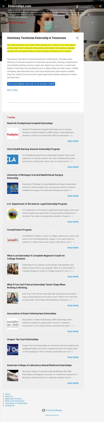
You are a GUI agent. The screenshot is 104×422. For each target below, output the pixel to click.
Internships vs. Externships (16, 403)
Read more (73, 141)
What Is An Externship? (14, 401)
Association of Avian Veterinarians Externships (31, 313)
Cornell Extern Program (19, 229)
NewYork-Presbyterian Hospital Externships (30, 123)
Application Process (13, 399)
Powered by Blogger (53, 410)
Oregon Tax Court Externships (22, 339)
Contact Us (9, 405)
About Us (9, 396)
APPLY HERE (12, 90)
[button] (77, 38)
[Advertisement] (94, 71)
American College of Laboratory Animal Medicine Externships (39, 365)
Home (7, 394)
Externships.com (19, 6)
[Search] (100, 7)
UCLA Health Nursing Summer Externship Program (33, 149)
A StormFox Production (52, 415)
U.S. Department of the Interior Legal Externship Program (37, 204)
